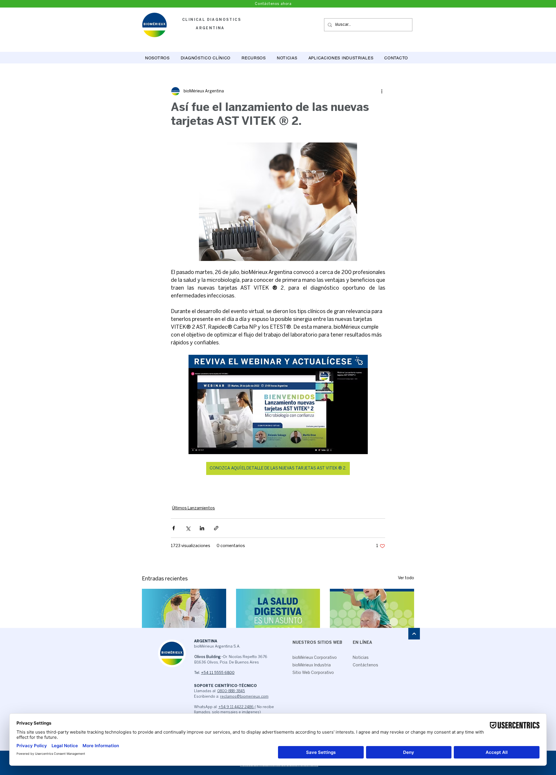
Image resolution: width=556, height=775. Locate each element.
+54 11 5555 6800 (218, 673)
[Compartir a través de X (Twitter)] (188, 528)
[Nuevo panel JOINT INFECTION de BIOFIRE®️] (372, 612)
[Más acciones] (381, 91)
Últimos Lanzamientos (193, 508)
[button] (205, 58)
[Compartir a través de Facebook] (173, 528)
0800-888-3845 (231, 691)
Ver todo (406, 578)
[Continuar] (414, 633)
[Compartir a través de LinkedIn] (202, 528)
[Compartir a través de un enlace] (216, 528)
